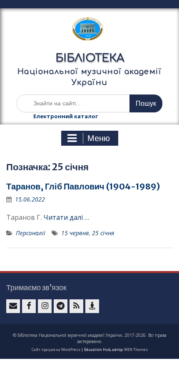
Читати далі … (66, 217)
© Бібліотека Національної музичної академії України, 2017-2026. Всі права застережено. (90, 338)
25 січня (103, 233)
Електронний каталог (65, 116)
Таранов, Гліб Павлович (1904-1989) (83, 186)
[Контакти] (92, 306)
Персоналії (30, 233)
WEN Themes (136, 349)
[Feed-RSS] (76, 306)
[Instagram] (45, 306)
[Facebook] (29, 306)
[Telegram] (60, 306)
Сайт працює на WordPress (56, 349)
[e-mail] (13, 306)
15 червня (75, 233)
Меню (98, 138)
